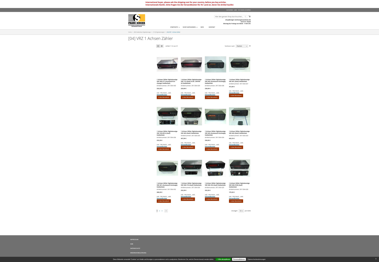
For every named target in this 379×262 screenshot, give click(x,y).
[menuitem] (174, 27)
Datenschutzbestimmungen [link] (256, 259)
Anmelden (229, 10)
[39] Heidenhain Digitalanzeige (142, 32)
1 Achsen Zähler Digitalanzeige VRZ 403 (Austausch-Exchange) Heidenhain (215, 133)
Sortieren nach (230, 46)
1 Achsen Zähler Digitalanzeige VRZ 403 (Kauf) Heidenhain (191, 132)
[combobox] (230, 16)
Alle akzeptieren (224, 259)
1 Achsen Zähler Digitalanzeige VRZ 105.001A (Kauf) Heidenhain (167, 133)
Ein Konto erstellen (244, 10)
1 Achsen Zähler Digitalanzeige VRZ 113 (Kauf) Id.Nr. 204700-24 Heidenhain (191, 81)
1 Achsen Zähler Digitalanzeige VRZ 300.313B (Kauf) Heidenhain (239, 185)
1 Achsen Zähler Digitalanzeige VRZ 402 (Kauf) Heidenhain (239, 132)
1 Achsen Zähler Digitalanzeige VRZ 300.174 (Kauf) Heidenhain (191, 184)
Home (130, 32)
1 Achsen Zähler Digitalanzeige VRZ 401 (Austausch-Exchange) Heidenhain (167, 185)
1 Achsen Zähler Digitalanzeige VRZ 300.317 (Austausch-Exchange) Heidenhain (167, 81)
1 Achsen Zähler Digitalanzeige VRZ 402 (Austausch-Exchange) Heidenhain (215, 81)
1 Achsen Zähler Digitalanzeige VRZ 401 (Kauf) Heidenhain (239, 80)
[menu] (192, 27)
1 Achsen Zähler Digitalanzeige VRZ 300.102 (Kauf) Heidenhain (215, 184)
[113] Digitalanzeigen (159, 32)
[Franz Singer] (136, 20)
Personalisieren (239, 259)
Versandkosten (162, 95)
